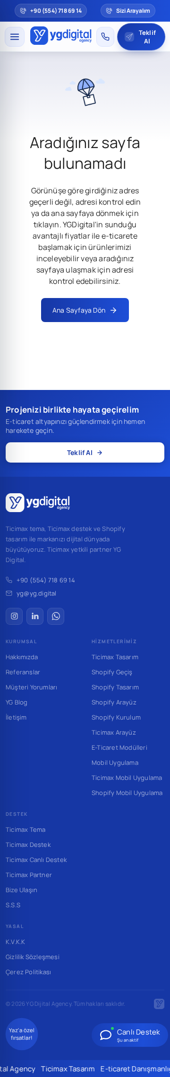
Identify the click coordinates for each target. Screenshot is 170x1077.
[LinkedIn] (34, 616)
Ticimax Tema (25, 829)
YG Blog (16, 702)
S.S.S (13, 905)
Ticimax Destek (28, 844)
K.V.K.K (15, 941)
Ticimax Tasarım (115, 657)
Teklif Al (80, 452)
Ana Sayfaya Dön (78, 310)
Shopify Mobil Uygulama (127, 792)
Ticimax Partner (29, 874)
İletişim (16, 717)
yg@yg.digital (37, 593)
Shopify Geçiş (112, 672)
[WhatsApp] (55, 616)
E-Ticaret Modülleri (119, 747)
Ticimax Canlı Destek (36, 859)
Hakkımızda (22, 657)
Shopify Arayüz (114, 702)
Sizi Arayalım (133, 11)
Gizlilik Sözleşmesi (33, 957)
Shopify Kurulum (116, 717)
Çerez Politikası (28, 972)
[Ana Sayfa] (61, 37)
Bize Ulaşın (21, 890)
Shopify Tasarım (115, 687)
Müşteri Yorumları (31, 687)
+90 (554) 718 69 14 (46, 580)
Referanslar (23, 672)
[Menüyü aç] (15, 37)
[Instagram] (14, 616)
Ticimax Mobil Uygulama (127, 777)
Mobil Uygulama (115, 762)
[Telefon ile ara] (105, 37)
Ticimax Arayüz (114, 732)
